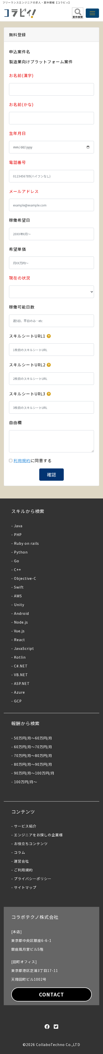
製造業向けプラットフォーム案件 (41, 62)
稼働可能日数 (21, 307)
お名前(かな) (21, 104)
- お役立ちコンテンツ (29, 843)
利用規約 (22, 460)
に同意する (33, 460)
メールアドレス (24, 191)
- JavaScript (22, 648)
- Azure (18, 692)
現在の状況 (19, 278)
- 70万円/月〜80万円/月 (31, 755)
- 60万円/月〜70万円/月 (31, 746)
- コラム (18, 852)
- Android (20, 613)
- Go (15, 560)
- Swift (17, 587)
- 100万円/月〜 (24, 781)
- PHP (16, 534)
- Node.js (19, 622)
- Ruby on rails (25, 543)
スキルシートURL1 (27, 336)
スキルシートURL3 (27, 394)
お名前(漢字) (21, 75)
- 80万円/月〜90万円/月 (31, 764)
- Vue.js (18, 630)
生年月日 (17, 133)
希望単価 (17, 249)
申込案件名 (19, 52)
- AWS (16, 595)
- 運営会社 (20, 861)
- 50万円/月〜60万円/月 (31, 737)
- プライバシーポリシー (31, 878)
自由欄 (15, 422)
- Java (16, 525)
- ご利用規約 (22, 869)
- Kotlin (18, 657)
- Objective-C (23, 578)
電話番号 (17, 162)
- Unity (17, 604)
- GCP (16, 700)
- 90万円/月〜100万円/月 (32, 772)
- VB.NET (19, 674)
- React (18, 639)
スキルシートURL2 (27, 365)
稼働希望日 (19, 220)
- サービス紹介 (23, 826)
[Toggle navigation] (92, 13)
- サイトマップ (23, 887)
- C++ (16, 569)
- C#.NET (19, 665)
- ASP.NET (20, 683)
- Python (19, 552)
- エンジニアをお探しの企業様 (37, 834)
